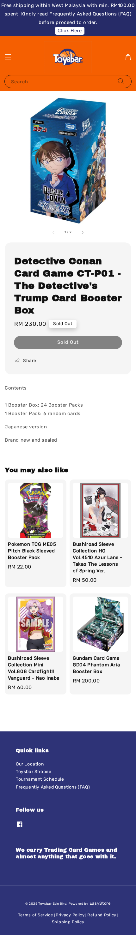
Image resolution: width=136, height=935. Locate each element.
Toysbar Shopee (33, 771)
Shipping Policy (68, 922)
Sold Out (68, 342)
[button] (8, 57)
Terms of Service (35, 915)
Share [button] (29, 360)
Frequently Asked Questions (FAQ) (53, 787)
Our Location (30, 764)
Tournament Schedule (40, 779)
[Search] (121, 81)
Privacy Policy (70, 915)
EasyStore (100, 903)
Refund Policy (101, 915)
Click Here (70, 30)
